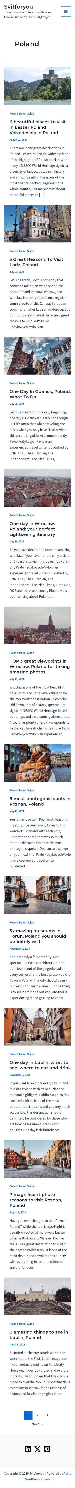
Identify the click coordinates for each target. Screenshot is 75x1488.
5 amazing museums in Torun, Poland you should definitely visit (38, 936)
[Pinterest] (47, 1449)
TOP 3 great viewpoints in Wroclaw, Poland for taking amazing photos (40, 667)
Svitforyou (18, 6)
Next (37, 1424)
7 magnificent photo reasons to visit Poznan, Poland (36, 1200)
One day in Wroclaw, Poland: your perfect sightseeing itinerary (32, 529)
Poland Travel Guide (22, 113)
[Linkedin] (27, 1449)
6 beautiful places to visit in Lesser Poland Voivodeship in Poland (38, 127)
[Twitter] (37, 1449)
